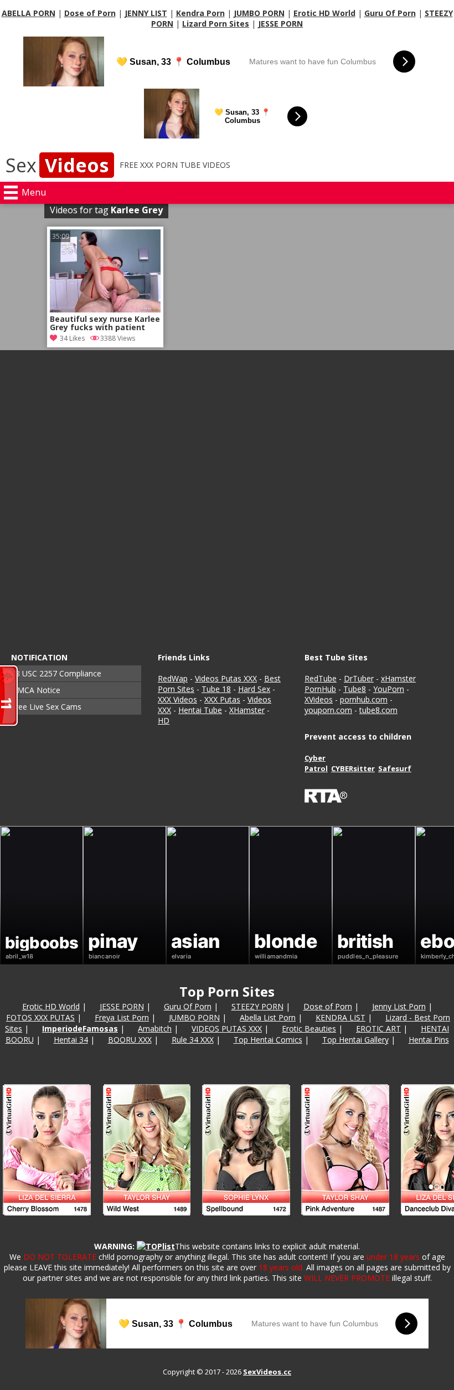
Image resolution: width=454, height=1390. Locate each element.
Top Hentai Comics (268, 1039)
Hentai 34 (71, 1039)
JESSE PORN (280, 23)
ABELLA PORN (28, 13)
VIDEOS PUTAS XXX (227, 1028)
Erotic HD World (324, 13)
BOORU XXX (130, 1039)
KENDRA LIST (340, 1017)
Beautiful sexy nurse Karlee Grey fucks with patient (105, 323)
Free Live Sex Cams (46, 706)
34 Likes (72, 338)
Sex (57, 165)
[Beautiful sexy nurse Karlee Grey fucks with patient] (105, 309)
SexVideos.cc (267, 1372)
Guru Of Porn (390, 13)
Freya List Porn (122, 1017)
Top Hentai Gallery (355, 1039)
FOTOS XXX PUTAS (40, 1017)
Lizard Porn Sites (215, 23)
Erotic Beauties (309, 1028)
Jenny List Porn (399, 1006)
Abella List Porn (268, 1017)
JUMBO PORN (259, 13)
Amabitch (155, 1028)
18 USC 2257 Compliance (56, 673)
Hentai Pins (429, 1039)
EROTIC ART (378, 1028)
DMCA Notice (35, 690)
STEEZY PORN (257, 1006)
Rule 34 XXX (193, 1039)
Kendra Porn (200, 13)
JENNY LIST (146, 13)
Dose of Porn (90, 13)
